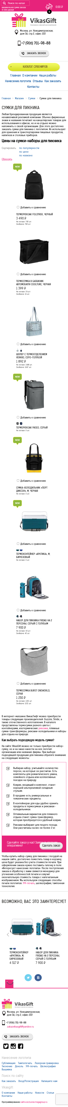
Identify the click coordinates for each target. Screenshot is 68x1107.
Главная (15, 75)
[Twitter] (28, 977)
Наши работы (47, 75)
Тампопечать (25, 1063)
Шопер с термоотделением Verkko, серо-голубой (31, 356)
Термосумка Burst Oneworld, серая (33, 692)
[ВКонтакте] (38, 977)
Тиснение (7, 1066)
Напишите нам (49, 1081)
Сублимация (8, 1063)
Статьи (50, 1092)
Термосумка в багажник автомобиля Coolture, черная (33, 283)
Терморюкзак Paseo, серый (32, 427)
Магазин (19, 98)
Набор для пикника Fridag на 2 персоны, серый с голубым (34, 622)
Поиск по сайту (13, 1076)
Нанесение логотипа (18, 81)
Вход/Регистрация (28, 1081)
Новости (39, 1092)
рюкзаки (43, 728)
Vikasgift (7, 1087)
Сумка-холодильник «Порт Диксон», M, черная (31, 489)
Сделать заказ (51, 845)
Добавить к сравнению (33, 207)
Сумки (31, 98)
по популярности (29, 148)
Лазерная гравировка (47, 1063)
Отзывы (38, 81)
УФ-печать (29, 883)
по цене (24, 151)
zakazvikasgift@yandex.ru (20, 1026)
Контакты (33, 87)
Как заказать (52, 81)
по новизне (26, 155)
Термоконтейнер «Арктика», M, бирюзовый (33, 555)
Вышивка (7, 1069)
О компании (29, 75)
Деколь (19, 1066)
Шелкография (48, 1066)
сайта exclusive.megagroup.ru (33, 1102)
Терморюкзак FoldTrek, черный (34, 214)
